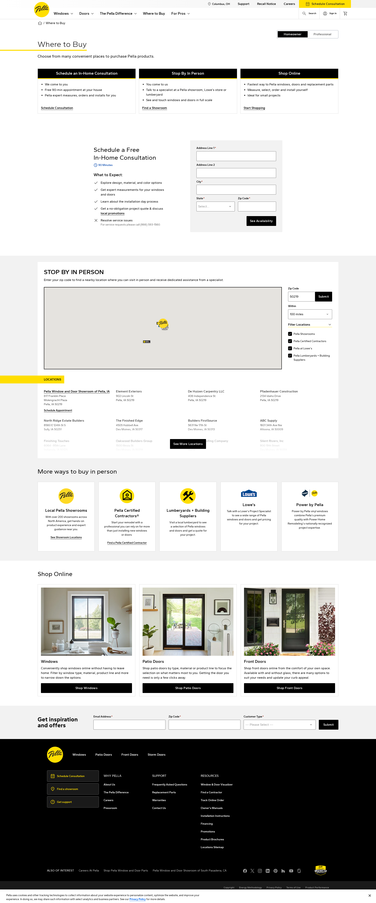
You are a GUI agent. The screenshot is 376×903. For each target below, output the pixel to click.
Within (292, 306)
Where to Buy (154, 13)
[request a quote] (310, 516)
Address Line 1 (205, 148)
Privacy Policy (137, 899)
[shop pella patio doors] (188, 640)
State (199, 198)
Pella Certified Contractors (310, 341)
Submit (323, 296)
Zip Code (243, 198)
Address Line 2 (205, 165)
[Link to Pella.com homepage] (42, 9)
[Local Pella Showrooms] (66, 516)
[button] (163, 323)
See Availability (261, 221)
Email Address (102, 716)
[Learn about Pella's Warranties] (321, 870)
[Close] (369, 895)
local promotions (113, 213)
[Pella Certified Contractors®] (127, 516)
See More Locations (188, 444)
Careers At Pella (89, 870)
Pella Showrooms (304, 334)
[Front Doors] (289, 640)
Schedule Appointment (58, 410)
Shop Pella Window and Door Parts (126, 870)
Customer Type (253, 716)
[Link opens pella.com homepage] (55, 754)
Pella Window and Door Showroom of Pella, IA (77, 391)
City (198, 181)
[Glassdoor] (299, 870)
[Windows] (86, 640)
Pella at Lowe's (303, 348)
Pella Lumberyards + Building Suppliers (312, 357)
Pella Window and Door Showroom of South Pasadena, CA (190, 870)
